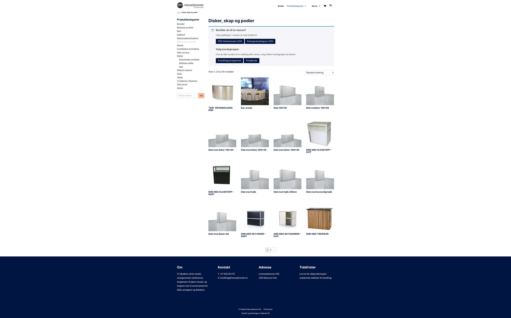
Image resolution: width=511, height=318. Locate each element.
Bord (179, 31)
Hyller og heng (183, 52)
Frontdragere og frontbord (188, 49)
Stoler (179, 74)
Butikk (281, 6)
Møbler (180, 56)
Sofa (181, 67)
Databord (181, 35)
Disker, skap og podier (186, 42)
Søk (201, 96)
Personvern (268, 309)
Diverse (180, 45)
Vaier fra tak (182, 84)
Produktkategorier (295, 6)
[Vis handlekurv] (325, 6)
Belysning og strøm (185, 27)
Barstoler (181, 24)
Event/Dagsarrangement (229, 60)
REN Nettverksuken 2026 (230, 41)
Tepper (180, 77)
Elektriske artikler (186, 63)
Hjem (178, 12)
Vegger (180, 88)
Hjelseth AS (265, 313)
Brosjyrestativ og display (189, 59)
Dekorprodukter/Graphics (187, 38)
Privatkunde (251, 60)
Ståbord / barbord (184, 70)
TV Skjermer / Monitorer (187, 81)
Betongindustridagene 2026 (260, 41)
